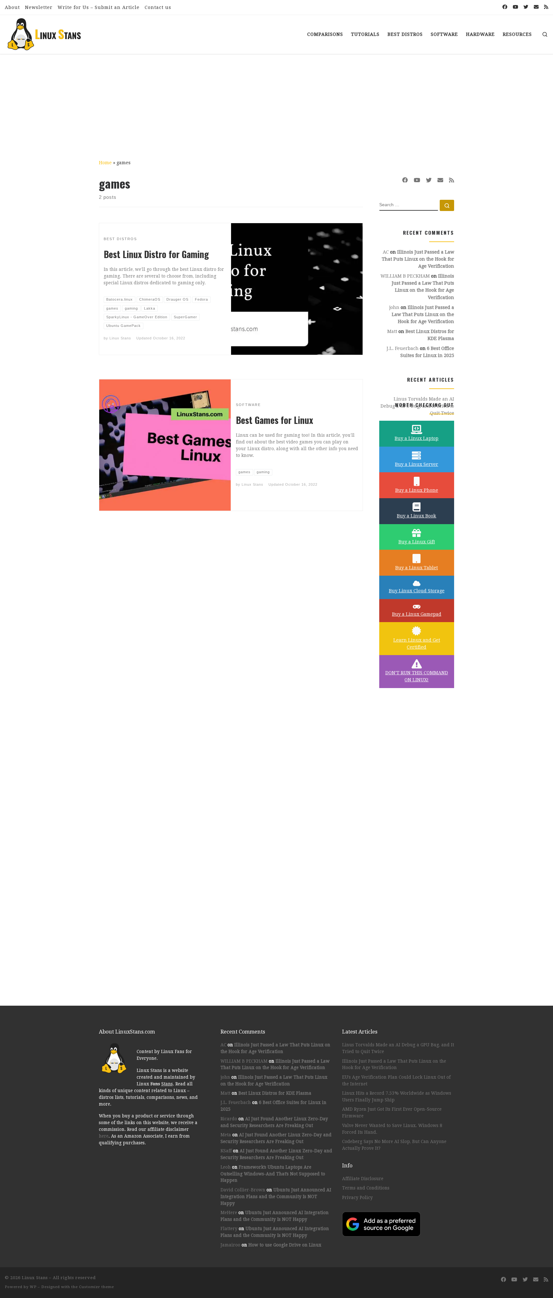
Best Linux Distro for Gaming (156, 254)
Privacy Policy (357, 1197)
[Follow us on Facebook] (504, 7)
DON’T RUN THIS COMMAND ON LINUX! (416, 676)
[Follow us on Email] (536, 7)
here (103, 1136)
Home (105, 162)
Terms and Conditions (365, 1187)
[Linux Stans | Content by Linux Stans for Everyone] (45, 32)
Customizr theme (96, 1287)
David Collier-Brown (242, 1189)
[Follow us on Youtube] (515, 7)
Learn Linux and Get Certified (416, 643)
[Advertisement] (276, 102)
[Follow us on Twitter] (526, 7)
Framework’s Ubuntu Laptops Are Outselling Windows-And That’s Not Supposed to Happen (272, 1173)
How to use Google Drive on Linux (284, 1244)
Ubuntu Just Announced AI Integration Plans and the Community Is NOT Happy (275, 1196)
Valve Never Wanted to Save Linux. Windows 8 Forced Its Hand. (392, 1129)
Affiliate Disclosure (362, 1178)
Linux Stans (120, 338)
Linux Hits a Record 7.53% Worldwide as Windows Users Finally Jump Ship (396, 1096)
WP (33, 1287)
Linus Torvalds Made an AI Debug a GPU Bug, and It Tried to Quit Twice (398, 1048)
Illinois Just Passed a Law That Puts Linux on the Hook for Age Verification (418, 259)
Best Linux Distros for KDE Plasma (274, 1093)
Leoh (225, 1167)
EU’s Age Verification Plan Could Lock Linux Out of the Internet (396, 1080)
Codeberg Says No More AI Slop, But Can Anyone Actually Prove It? (394, 1145)
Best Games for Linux (274, 419)
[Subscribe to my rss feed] (546, 7)
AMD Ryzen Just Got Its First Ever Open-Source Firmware (392, 1112)
